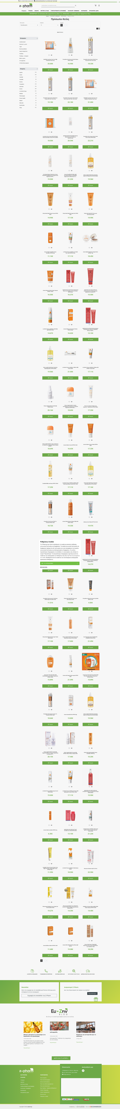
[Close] (118, 2)
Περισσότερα (43, 567)
